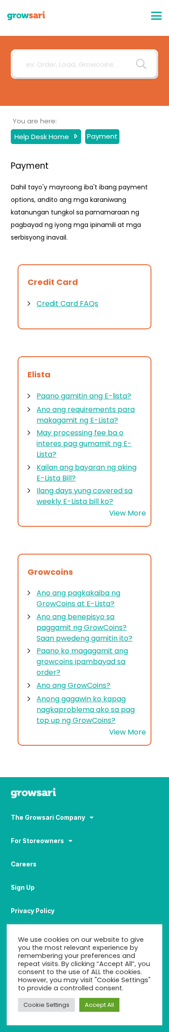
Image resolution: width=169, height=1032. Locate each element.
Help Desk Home (42, 136)
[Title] (26, 15)
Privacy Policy (33, 910)
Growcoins (50, 571)
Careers (24, 864)
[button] (156, 15)
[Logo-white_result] (84, 794)
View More (127, 513)
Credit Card (52, 282)
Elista (38, 374)
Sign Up (23, 887)
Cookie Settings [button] (46, 1005)
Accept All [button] (99, 1005)
